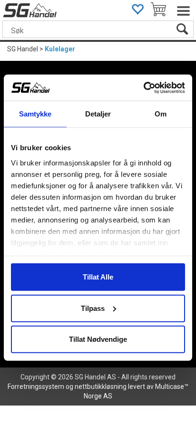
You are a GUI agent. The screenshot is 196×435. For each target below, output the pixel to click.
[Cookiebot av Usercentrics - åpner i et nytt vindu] (143, 87)
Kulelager (60, 49)
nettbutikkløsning (101, 386)
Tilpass (93, 308)
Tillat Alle (98, 277)
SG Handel (22, 49)
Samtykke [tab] (35, 114)
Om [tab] (161, 114)
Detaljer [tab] (98, 114)
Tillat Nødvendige (98, 339)
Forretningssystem (36, 386)
